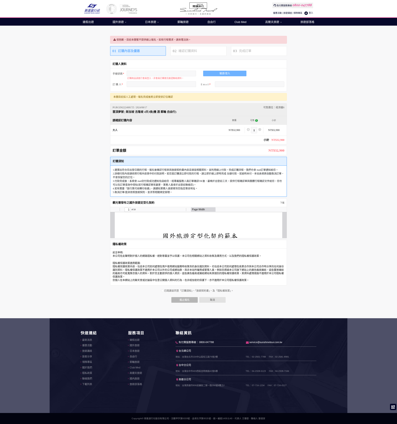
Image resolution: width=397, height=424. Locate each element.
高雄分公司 (185, 379)
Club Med (240, 22)
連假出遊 (88, 22)
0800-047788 (302, 5)
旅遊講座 (287, 13)
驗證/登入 (225, 73)
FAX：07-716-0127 (277, 385)
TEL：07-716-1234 (255, 385)
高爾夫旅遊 (272, 22)
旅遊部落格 (307, 22)
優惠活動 (277, 13)
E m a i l (205, 84)
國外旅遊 (119, 22)
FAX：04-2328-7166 (279, 371)
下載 (281, 203)
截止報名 (185, 300)
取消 (212, 300)
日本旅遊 (151, 22)
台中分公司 (185, 365)
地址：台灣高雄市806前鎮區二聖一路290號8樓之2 (200, 385)
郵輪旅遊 (183, 22)
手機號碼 (118, 73)
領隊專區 (298, 13)
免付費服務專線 (284, 5)
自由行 (211, 22)
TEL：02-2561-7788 (256, 357)
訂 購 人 (117, 84)
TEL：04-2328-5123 (256, 371)
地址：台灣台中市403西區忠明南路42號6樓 (197, 371)
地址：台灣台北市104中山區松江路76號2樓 (197, 357)
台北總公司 (185, 350)
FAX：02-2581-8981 (279, 357)
